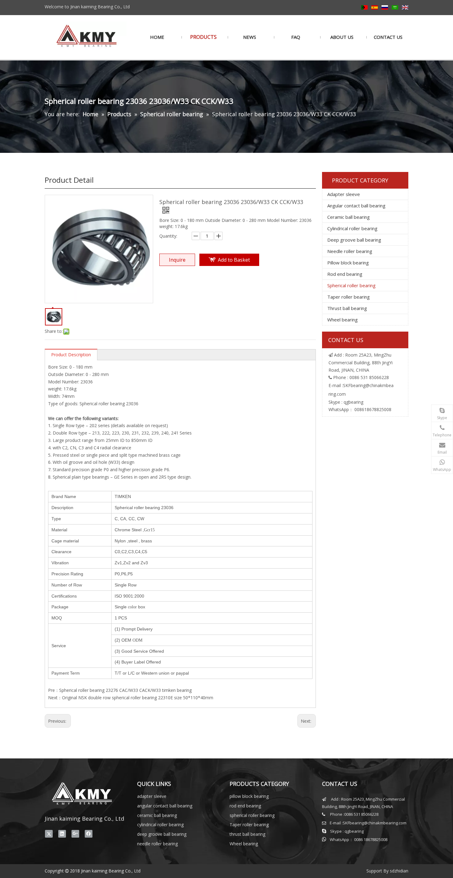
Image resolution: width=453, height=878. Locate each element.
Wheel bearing (342, 319)
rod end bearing (245, 806)
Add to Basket (234, 259)
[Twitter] (49, 834)
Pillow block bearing (348, 262)
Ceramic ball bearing (348, 217)
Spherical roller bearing (351, 285)
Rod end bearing (344, 274)
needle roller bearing (157, 844)
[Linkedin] (62, 834)
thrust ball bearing (247, 834)
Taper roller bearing (348, 297)
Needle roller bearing (349, 251)
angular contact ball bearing (164, 806)
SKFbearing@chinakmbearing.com (374, 823)
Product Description (71, 354)
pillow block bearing (249, 796)
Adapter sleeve (343, 194)
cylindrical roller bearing (160, 824)
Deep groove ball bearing (354, 240)
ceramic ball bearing (157, 815)
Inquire (177, 259)
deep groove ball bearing (161, 834)
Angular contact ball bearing (356, 205)
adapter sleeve (151, 796)
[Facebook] (88, 834)
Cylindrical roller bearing (352, 228)
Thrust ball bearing (347, 308)
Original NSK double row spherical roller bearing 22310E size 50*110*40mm (137, 697)
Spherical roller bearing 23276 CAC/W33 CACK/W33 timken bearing (125, 690)
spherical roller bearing (252, 815)
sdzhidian (399, 871)
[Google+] (75, 834)
